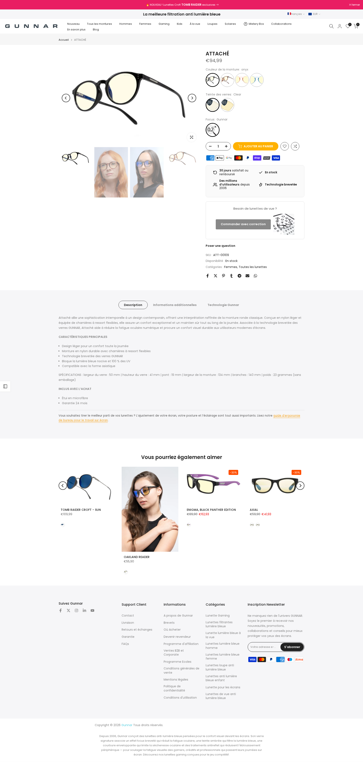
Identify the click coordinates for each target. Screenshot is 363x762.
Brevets (169, 623)
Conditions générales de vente (181, 671)
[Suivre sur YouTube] (92, 610)
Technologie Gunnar (223, 305)
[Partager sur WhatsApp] (255, 276)
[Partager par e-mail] (247, 276)
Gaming (164, 24)
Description (133, 305)
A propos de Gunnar (178, 616)
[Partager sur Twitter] (215, 276)
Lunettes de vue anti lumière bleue (221, 696)
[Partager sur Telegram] (239, 276)
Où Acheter (172, 630)
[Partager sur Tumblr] (231, 276)
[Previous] (66, 98)
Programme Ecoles (177, 662)
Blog (96, 29)
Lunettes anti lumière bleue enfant (221, 678)
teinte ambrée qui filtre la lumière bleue (229, 741)
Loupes (212, 24)
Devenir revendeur (177, 637)
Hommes (125, 24)
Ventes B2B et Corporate (174, 653)
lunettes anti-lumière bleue (163, 736)
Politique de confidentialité (174, 688)
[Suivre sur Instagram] (76, 610)
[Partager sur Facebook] (207, 276)
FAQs (125, 644)
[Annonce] (181, 4)
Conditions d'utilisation (180, 698)
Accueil (64, 39)
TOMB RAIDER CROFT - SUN (81, 510)
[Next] (192, 98)
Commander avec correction (243, 224)
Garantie (128, 637)
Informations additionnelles (175, 305)
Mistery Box (256, 24)
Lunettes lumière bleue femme (222, 657)
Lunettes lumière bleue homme (222, 646)
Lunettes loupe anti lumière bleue (220, 667)
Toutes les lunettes (253, 267)
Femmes (145, 24)
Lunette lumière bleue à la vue (223, 635)
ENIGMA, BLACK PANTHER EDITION (211, 510)
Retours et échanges (137, 630)
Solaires (230, 24)
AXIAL (254, 510)
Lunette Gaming (218, 616)
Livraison (128, 623)
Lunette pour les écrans (223, 687)
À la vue (195, 24)
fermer (9, 5)
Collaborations (281, 24)
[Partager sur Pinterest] (223, 276)
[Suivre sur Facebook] (60, 610)
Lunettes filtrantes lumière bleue (219, 624)
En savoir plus (76, 29)
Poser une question (220, 246)
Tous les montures (99, 24)
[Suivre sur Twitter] (68, 610)
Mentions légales (176, 680)
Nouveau (73, 24)
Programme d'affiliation (181, 644)
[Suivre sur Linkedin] (84, 610)
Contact (128, 616)
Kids (179, 24)
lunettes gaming (175, 755)
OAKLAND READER (137, 557)
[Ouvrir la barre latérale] (5, 386)
